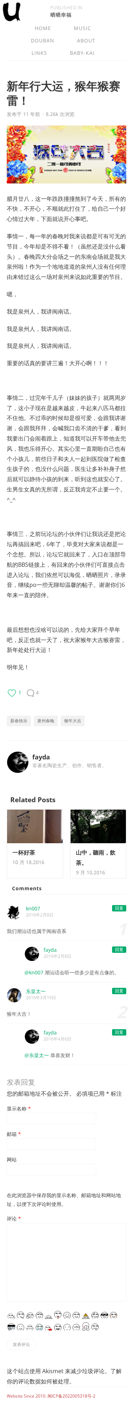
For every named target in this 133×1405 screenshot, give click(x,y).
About (86, 40)
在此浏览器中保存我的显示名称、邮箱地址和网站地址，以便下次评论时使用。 (64, 1199)
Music (82, 28)
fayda (41, 757)
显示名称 (19, 1108)
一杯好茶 (23, 852)
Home (43, 28)
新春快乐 (18, 721)
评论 (14, 1218)
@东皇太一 (36, 1055)
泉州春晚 (45, 721)
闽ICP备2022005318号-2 (71, 1396)
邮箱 (14, 1134)
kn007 (33, 908)
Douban (42, 40)
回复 (119, 908)
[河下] (11, 18)
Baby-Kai (82, 52)
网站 (12, 1159)
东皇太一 (36, 991)
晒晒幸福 (61, 14)
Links (39, 52)
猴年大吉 (72, 721)
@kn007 (33, 972)
